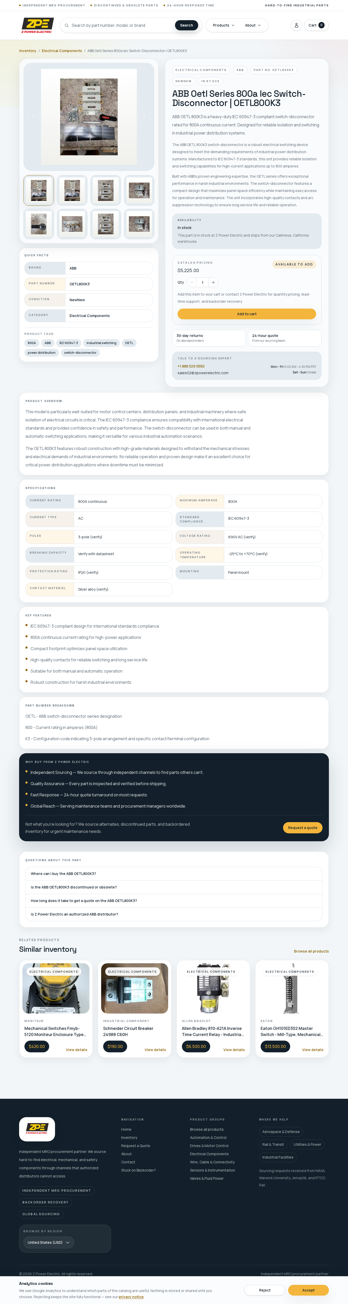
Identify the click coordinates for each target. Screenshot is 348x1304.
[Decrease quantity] (191, 282)
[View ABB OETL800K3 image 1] (38, 190)
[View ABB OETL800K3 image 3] (105, 190)
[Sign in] (296, 25)
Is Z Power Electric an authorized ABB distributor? (74, 914)
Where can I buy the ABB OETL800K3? (63, 873)
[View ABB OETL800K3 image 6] (72, 224)
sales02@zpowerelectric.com (203, 372)
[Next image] (144, 117)
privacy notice (131, 1296)
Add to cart (247, 313)
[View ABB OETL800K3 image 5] (38, 224)
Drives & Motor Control (209, 1145)
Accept (308, 1290)
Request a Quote (135, 1145)
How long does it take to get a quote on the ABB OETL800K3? (84, 900)
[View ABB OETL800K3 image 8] (139, 224)
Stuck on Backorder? (138, 1170)
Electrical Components (62, 50)
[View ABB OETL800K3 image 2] (72, 190)
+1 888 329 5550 (191, 366)
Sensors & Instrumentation (212, 1170)
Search (186, 25)
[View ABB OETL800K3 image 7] (105, 224)
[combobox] (48, 1242)
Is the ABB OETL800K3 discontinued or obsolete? (74, 887)
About (250, 25)
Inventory (27, 50)
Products (221, 25)
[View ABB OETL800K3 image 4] (139, 190)
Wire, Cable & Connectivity (212, 1162)
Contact (128, 1162)
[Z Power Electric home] (37, 25)
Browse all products (311, 951)
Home (126, 1129)
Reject (265, 1290)
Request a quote (302, 827)
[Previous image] (34, 117)
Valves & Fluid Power (207, 1178)
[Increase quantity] (213, 282)
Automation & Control (208, 1137)
